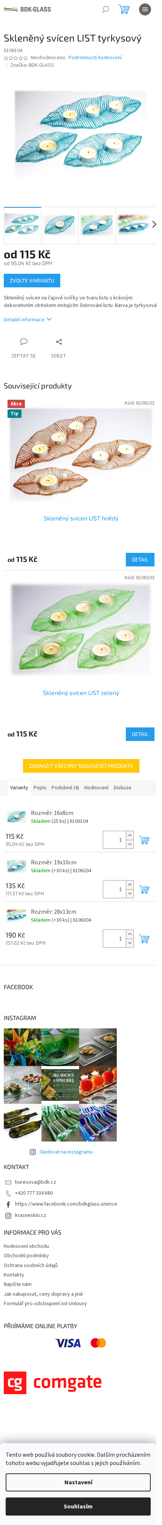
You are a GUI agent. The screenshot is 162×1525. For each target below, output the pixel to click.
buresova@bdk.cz (35, 1182)
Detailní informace (24, 320)
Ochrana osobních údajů (31, 1265)
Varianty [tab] (19, 788)
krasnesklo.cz (30, 1215)
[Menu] (145, 9)
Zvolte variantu (32, 280)
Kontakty (14, 1275)
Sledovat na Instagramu (66, 1152)
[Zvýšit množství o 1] (129, 835)
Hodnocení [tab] (96, 788)
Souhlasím (78, 1506)
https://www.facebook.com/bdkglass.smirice (66, 1204)
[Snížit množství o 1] (129, 844)
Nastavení (78, 1482)
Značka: (32, 65)
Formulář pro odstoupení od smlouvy (45, 1303)
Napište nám (18, 1284)
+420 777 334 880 (34, 1193)
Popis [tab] (40, 788)
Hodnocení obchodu (26, 1246)
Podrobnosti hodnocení (95, 57)
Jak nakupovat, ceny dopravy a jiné (43, 1294)
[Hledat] (105, 9)
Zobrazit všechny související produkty (81, 765)
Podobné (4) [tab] (65, 788)
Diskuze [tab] (122, 788)
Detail (140, 559)
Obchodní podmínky (26, 1256)
